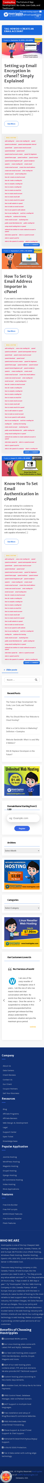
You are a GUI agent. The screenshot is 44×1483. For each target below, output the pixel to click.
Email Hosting (11, 138)
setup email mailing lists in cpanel (15, 226)
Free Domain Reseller (12, 1218)
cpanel (33, 141)
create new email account (13, 170)
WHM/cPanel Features (12, 1214)
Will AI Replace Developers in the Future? (20, 753)
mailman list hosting (19, 216)
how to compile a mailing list (13, 184)
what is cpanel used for (12, 238)
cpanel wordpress (29, 161)
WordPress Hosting (11, 1161)
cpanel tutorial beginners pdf (13, 161)
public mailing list (28, 223)
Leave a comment (31, 245)
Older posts (11, 670)
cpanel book (8, 148)
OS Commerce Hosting (13, 1180)
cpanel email (20, 151)
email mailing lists (20, 174)
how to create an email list (13, 190)
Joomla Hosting (10, 1157)
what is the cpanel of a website (14, 241)
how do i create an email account (15, 177)
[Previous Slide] (3, 999)
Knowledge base (10, 1141)
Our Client (7, 1084)
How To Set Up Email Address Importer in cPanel (18, 284)
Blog (5, 1109)
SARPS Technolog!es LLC (27, 1475)
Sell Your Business (11, 1093)
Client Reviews (9, 1075)
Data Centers (8, 1070)
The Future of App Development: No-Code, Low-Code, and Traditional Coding (21, 5)
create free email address (27, 167)
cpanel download (10, 151)
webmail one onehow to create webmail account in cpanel (20, 230)
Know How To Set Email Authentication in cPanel (21, 491)
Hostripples (37, 1471)
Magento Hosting (10, 1166)
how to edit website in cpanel (13, 203)
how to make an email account (14, 206)
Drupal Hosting (9, 1171)
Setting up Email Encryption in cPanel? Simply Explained (20, 73)
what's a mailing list (31, 241)
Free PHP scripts (10, 1209)
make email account (11, 220)
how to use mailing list (12, 213)
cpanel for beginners (30, 154)
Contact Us (7, 1079)
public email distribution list (13, 223)
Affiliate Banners (10, 1118)
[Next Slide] (40, 999)
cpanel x (7, 164)
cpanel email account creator (14, 154)
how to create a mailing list (13, 187)
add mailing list (9, 141)
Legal (5, 1127)
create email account (11, 167)
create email (28, 164)
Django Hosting (10, 1175)
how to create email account (13, 193)
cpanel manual (33, 157)
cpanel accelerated (10, 144)
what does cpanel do (11, 235)
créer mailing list (27, 170)
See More (11, 124)
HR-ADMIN (29, 40)
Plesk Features (9, 1223)
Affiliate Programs (11, 1114)
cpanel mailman (22, 157)
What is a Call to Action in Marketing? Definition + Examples (22, 730)
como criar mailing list (23, 141)
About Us (7, 1066)
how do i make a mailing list (13, 180)
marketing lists (23, 220)
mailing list (8, 216)
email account (9, 174)
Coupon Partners (10, 1089)
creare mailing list (17, 164)
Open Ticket (8, 1136)
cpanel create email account (22, 148)
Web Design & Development (15, 1123)
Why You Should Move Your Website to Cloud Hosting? (22, 718)
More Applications (11, 1189)
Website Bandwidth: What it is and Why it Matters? (22, 741)
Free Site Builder (10, 1205)
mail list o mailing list (26, 213)
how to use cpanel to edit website (15, 210)
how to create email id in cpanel (14, 200)
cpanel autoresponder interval (27, 144)
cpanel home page (10, 157)
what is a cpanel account (26, 235)
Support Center (9, 1132)
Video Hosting (9, 1184)
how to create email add (12, 197)
